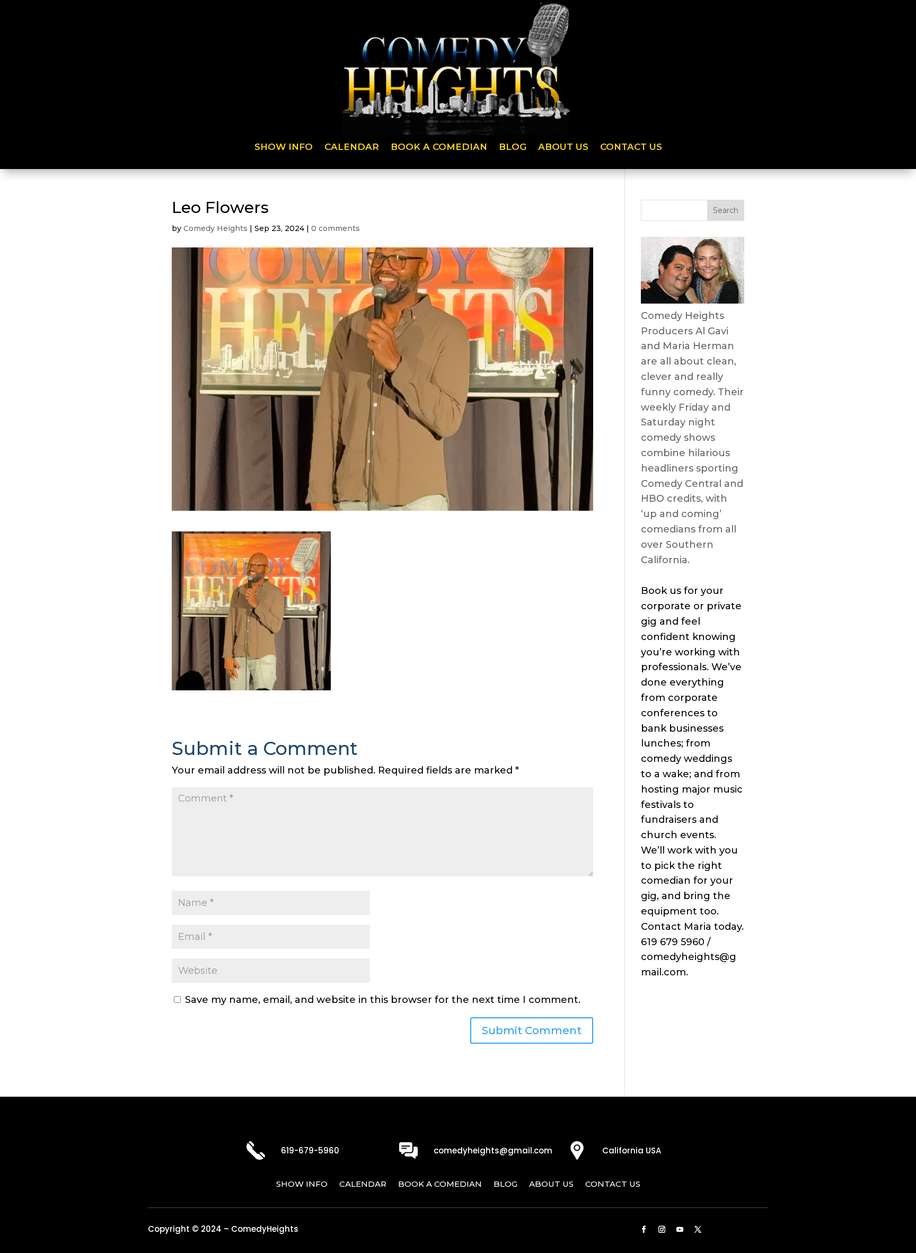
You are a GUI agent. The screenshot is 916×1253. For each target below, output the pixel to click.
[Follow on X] (698, 1230)
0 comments (335, 228)
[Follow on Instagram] (662, 1230)
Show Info (283, 147)
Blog (512, 147)
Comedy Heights (215, 228)
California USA (631, 1150)
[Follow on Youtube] (680, 1230)
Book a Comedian (439, 147)
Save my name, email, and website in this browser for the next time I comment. (382, 1000)
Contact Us (631, 147)
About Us (563, 147)
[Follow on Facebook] (644, 1230)
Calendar (351, 147)
